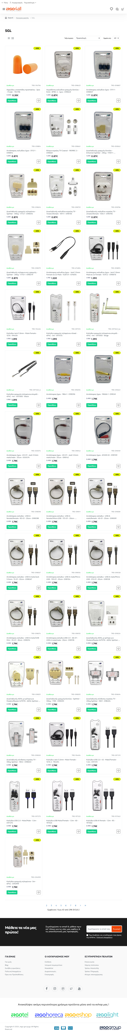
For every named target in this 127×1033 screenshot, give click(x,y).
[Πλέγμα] (9, 38)
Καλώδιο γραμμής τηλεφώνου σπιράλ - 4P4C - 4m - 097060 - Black (22, 395)
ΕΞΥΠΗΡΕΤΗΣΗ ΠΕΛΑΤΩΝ (98, 956)
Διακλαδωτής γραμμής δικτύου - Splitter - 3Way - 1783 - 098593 (63, 700)
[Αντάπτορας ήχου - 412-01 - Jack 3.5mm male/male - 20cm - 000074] (24, 430)
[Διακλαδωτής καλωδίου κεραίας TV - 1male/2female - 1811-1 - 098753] (63, 186)
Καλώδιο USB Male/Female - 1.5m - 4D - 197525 (62, 821)
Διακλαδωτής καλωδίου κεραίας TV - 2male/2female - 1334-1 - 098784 (101, 212)
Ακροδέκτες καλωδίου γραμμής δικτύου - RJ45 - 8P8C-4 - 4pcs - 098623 (62, 91)
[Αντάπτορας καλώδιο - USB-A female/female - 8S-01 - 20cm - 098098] (24, 491)
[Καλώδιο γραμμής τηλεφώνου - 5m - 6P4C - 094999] (24, 856)
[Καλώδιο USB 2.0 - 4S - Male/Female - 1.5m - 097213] (103, 734)
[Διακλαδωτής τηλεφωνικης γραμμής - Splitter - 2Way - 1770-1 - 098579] (24, 247)
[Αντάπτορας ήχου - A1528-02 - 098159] (103, 430)
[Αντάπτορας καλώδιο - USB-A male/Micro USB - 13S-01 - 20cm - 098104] (63, 552)
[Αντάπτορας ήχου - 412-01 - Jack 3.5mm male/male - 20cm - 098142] (63, 430)
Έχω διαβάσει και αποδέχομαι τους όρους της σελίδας (104, 936)
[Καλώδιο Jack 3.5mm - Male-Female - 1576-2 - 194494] (63, 734)
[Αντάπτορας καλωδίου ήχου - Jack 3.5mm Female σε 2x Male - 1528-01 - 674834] (63, 247)
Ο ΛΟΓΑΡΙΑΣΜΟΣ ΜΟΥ (57, 956)
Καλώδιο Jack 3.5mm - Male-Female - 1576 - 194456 (22, 334)
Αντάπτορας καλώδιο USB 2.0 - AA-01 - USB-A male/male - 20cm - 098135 (62, 639)
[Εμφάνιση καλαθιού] (123, 9)
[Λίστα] (12, 38)
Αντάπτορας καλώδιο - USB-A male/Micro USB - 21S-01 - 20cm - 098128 (103, 578)
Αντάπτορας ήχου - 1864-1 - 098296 (60, 394)
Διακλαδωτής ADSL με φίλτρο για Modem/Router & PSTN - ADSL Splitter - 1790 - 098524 (102, 639)
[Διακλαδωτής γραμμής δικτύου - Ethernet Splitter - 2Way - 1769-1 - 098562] (103, 125)
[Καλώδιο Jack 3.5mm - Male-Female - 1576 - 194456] (24, 308)
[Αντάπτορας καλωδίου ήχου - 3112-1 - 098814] (24, 125)
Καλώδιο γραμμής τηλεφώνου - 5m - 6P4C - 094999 (21, 882)
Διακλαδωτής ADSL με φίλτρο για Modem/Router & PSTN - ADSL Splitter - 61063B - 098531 (23, 700)
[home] (9, 18)
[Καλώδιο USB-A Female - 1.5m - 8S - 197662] (103, 795)
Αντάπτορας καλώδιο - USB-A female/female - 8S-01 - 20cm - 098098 (23, 517)
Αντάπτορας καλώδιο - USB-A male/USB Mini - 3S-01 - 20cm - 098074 (23, 639)
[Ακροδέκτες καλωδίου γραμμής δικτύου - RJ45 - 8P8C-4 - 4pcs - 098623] (63, 65)
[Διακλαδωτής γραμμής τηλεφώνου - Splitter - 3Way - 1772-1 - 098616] (24, 186)
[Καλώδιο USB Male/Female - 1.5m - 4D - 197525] (63, 795)
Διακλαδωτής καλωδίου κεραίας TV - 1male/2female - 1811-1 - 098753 (61, 212)
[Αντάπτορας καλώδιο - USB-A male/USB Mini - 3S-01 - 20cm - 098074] (24, 613)
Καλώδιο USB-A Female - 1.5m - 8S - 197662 (100, 821)
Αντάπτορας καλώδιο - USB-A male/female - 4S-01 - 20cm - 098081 (101, 517)
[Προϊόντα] (4, 9)
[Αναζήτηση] (117, 9)
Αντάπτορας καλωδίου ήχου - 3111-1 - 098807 (101, 91)
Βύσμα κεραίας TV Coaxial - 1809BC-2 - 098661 (62, 151)
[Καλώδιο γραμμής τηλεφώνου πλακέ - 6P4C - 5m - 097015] (63, 308)
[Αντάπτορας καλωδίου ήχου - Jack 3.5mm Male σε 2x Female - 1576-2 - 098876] (103, 247)
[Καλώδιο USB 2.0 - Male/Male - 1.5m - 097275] (24, 795)
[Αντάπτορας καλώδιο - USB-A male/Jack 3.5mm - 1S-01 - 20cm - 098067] (24, 552)
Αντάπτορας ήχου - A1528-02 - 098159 (101, 455)
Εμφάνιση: (107, 38)
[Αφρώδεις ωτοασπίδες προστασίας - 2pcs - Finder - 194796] (24, 65)
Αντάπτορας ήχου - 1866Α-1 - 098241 (101, 394)
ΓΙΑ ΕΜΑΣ (10, 956)
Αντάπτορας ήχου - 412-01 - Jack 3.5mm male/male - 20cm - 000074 (22, 456)
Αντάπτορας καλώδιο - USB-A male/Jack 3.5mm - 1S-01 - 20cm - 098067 (23, 578)
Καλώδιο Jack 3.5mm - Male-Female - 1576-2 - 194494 (61, 761)
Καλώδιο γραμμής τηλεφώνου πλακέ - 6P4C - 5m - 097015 (61, 334)
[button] (12, 101)
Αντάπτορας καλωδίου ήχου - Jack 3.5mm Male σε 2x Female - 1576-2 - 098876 (103, 273)
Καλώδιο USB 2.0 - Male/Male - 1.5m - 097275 (22, 821)
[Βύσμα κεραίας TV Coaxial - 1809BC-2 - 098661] (63, 125)
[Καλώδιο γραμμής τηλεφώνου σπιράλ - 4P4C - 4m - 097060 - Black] (24, 369)
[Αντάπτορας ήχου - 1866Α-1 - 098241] (103, 369)
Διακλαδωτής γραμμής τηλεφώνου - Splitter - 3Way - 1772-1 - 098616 (21, 212)
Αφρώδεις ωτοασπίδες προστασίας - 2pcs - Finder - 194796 (23, 91)
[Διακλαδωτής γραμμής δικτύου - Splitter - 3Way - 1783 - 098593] (63, 673)
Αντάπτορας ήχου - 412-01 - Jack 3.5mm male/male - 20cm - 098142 (62, 456)
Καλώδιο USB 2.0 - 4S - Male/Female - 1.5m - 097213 (101, 761)
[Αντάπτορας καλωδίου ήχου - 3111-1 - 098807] (103, 65)
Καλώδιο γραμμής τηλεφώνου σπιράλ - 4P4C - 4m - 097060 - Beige (102, 334)
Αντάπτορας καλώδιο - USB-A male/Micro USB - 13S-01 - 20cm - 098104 (63, 578)
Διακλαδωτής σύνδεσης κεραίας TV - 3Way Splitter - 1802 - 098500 (21, 761)
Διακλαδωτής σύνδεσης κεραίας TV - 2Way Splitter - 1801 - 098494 (101, 700)
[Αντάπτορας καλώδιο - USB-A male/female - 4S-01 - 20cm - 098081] (103, 491)
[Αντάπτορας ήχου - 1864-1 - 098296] (63, 369)
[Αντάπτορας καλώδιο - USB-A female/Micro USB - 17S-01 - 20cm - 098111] (63, 491)
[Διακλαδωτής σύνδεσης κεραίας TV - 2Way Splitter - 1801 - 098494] (103, 673)
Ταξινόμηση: (68, 38)
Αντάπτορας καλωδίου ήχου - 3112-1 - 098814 (21, 151)
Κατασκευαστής (22, 18)
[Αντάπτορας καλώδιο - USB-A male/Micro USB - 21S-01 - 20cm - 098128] (103, 552)
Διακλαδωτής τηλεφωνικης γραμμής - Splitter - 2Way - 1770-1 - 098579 (22, 273)
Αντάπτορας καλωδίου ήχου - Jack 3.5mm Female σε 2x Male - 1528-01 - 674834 (63, 273)
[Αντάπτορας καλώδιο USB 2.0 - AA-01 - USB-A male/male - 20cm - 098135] (63, 613)
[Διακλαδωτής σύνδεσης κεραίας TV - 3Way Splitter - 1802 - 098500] (24, 734)
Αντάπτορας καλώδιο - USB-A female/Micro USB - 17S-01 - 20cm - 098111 (60, 517)
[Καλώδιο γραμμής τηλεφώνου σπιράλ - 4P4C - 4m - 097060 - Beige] (103, 308)
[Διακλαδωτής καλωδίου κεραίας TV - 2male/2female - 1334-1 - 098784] (103, 186)
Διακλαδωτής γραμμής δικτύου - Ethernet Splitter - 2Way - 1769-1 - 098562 (100, 151)
